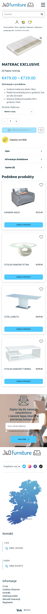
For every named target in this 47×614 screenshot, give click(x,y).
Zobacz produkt (23, 225)
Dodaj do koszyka (20, 130)
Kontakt (6, 592)
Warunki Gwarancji (11, 599)
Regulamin (8, 602)
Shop (16, 27)
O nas (5, 586)
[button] (39, 128)
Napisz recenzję (11, 70)
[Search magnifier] (42, 14)
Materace (30, 27)
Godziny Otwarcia (11, 589)
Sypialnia (22, 27)
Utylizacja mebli (10, 596)
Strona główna (8, 27)
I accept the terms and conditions (20, 431)
